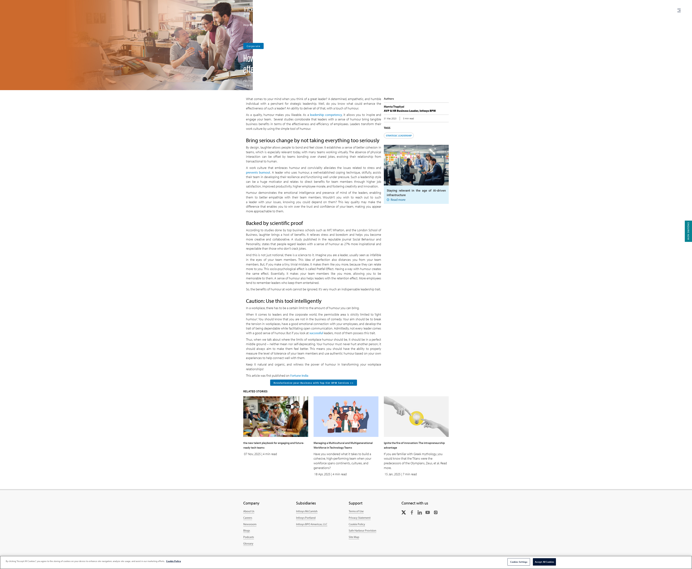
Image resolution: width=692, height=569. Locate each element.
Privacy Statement (360, 517)
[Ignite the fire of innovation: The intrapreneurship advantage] (416, 416)
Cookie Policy (357, 524)
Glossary (248, 543)
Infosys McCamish (307, 511)
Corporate (253, 46)
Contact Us (403, 11)
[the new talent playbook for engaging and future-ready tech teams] (275, 416)
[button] (664, 11)
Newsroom (249, 524)
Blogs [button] (246, 24)
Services (359, 11)
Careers (422, 11)
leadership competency (326, 115)
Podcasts (248, 537)
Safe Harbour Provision (362, 530)
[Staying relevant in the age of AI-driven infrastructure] (416, 165)
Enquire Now (688, 231)
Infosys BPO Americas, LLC (311, 524)
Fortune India (299, 375)
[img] (251, 10)
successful (316, 333)
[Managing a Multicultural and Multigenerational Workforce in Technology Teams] (346, 416)
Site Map (354, 537)
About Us (248, 511)
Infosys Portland (306, 517)
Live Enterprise (337, 11)
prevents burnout (258, 172)
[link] (404, 512)
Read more (398, 200)
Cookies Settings (518, 561)
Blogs (246, 530)
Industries (380, 11)
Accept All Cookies (544, 561)
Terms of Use (356, 511)
